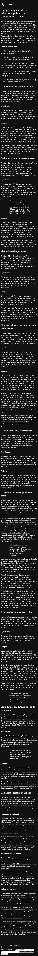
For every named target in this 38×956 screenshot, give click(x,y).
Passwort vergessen (26, 952)
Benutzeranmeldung (8, 949)
